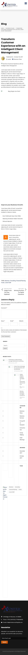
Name (3, 321)
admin (9, 59)
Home (2, 28)
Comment (4, 308)
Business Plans (10, 28)
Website (21, 321)
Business (7, 280)
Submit (4, 642)
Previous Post (8, 291)
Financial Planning (21, 280)
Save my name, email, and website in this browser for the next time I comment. (14, 331)
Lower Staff (8, 282)
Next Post (19, 291)
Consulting (13, 280)
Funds (2, 282)
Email (12, 321)
